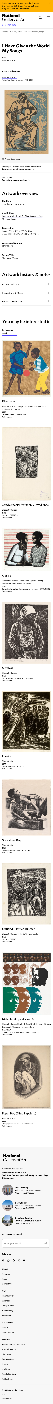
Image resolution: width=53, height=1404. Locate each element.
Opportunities (8, 1332)
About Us (6, 1274)
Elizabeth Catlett (9, 77)
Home (4, 31)
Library (5, 1364)
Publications (7, 1379)
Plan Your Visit (8, 1295)
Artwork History (10, 284)
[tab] (9, 332)
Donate (5, 1327)
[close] (50, 3)
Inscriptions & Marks (12, 292)
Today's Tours (8, 1305)
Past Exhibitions (9, 1374)
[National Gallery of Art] (26, 1157)
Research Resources (12, 301)
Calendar (6, 1300)
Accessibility (7, 1310)
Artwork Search (9, 1349)
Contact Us (7, 1283)
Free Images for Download (13, 1344)
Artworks (12, 31)
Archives (6, 1369)
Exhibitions (7, 1315)
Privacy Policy (6, 1398)
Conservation (8, 1359)
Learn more (24, 8)
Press (4, 1279)
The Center (7, 1354)
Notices (4, 1395)
